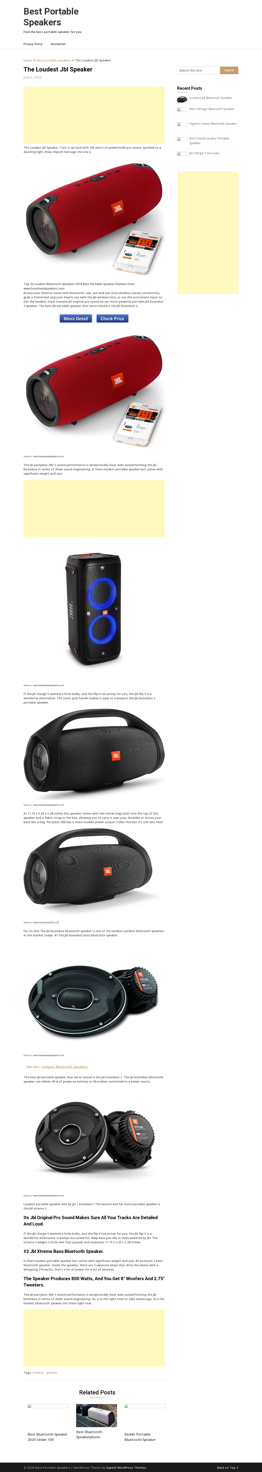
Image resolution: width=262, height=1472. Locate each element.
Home (28, 60)
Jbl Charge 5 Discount (204, 153)
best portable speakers (53, 60)
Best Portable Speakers (51, 17)
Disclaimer (58, 44)
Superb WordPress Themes (126, 1467)
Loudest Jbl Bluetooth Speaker (210, 98)
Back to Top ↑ (227, 1467)
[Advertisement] (94, 115)
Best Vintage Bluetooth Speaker (212, 109)
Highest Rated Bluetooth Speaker (213, 123)
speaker (51, 1373)
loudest (38, 1373)
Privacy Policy (33, 44)
